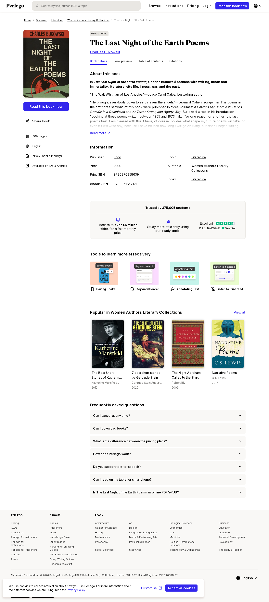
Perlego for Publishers (24, 549)
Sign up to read (108, 364)
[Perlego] (15, 6)
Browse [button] (154, 6)
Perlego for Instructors (24, 537)
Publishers (56, 527)
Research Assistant (61, 563)
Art (130, 523)
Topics (54, 523)
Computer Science (106, 527)
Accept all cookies (181, 588)
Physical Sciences (139, 541)
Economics (176, 527)
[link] (107, 354)
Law (172, 532)
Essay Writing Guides (62, 559)
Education (224, 527)
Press (14, 559)
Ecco (117, 157)
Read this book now (232, 6)
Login (207, 6)
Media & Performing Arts (143, 537)
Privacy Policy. (76, 590)
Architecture (102, 523)
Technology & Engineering (185, 549)
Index (53, 532)
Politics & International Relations (182, 543)
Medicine (175, 537)
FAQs (14, 527)
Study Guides (57, 541)
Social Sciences (104, 549)
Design (133, 527)
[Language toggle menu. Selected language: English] (258, 6)
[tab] (98, 62)
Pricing (193, 6)
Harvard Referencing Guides (62, 548)
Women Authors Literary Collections (209, 168)
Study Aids (135, 549)
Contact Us (17, 532)
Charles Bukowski (105, 52)
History (99, 532)
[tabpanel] (168, 129)
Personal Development (232, 537)
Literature (198, 157)
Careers (15, 554)
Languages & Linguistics (143, 532)
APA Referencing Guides (64, 554)
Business (224, 523)
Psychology (226, 541)
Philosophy (101, 541)
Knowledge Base (60, 537)
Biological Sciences (181, 523)
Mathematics (102, 537)
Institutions (174, 6)
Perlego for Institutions (17, 543)
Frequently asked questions (117, 404)
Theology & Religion (230, 549)
